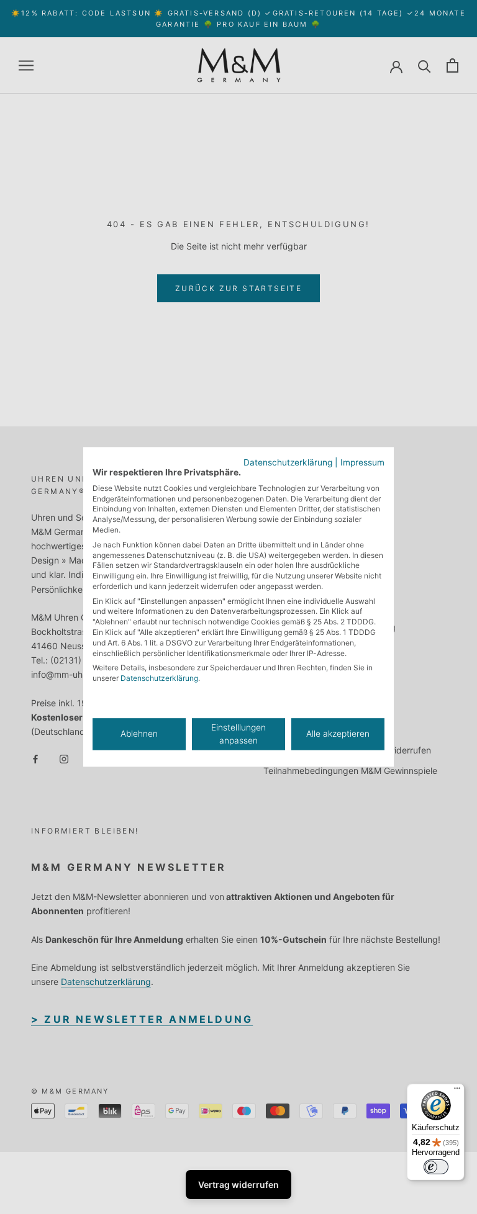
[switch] (436, 1166)
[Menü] (457, 1091)
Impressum (362, 462)
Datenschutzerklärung (287, 462)
